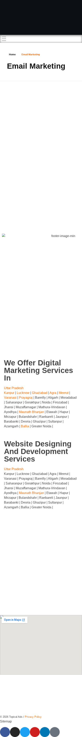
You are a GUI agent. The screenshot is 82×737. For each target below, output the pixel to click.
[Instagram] (15, 732)
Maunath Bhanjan (31, 412)
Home (12, 54)
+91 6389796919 (48, 551)
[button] (41, 388)
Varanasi (10, 397)
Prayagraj (26, 397)
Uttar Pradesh (13, 388)
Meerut (63, 392)
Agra (53, 392)
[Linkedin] (45, 732)
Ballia (25, 426)
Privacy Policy (33, 716)
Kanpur (9, 392)
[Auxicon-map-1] (55, 732)
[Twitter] (25, 732)
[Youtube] (35, 732)
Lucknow (23, 392)
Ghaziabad (39, 392)
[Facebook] (5, 732)
